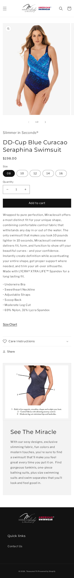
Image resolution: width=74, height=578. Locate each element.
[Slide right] (45, 122)
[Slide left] (28, 122)
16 (61, 173)
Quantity (8, 181)
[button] (5, 8)
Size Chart (10, 324)
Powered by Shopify (46, 571)
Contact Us (15, 546)
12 (35, 173)
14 (48, 173)
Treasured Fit (32, 571)
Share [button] (11, 351)
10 (22, 173)
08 (9, 173)
